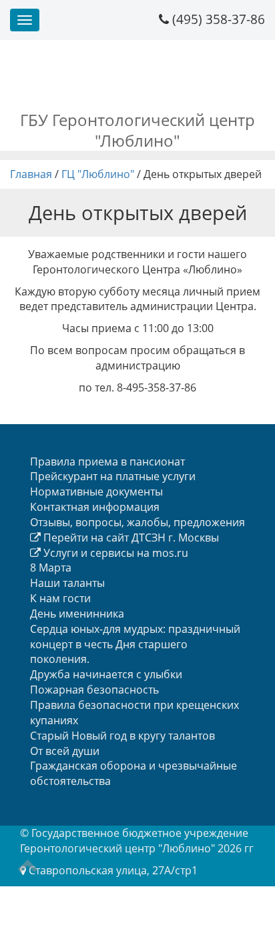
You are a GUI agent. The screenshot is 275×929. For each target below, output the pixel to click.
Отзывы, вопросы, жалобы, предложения (137, 522)
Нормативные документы (96, 491)
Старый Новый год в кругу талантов (122, 735)
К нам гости (60, 598)
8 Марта (50, 567)
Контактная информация (95, 507)
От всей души (64, 751)
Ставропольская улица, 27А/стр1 (113, 870)
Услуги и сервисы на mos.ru (114, 553)
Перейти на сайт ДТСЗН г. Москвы (130, 537)
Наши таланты (67, 583)
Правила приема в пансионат (107, 461)
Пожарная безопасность (94, 689)
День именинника (77, 613)
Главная (31, 174)
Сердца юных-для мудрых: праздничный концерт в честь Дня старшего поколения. (135, 644)
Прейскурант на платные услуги (113, 476)
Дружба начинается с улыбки (106, 674)
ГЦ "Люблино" (97, 174)
